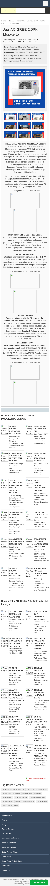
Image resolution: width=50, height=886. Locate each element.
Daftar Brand (6, 857)
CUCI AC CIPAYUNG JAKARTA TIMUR (41, 719)
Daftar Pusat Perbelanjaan (12, 861)
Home (3, 21)
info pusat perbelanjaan (37, 797)
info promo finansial (21, 797)
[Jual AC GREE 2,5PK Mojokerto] (25, 88)
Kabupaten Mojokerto (18, 47)
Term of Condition (8, 829)
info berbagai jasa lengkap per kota (13, 789)
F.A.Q (4, 825)
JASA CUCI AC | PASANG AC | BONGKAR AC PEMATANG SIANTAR (40, 643)
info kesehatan (27, 793)
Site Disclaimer (8, 833)
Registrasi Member (9, 847)
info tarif (17, 801)
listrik (3, 805)
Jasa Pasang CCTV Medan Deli (40, 428)
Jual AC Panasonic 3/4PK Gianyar (15, 692)
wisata (16, 805)
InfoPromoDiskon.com (11, 880)
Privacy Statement (9, 842)
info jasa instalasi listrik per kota (37, 789)
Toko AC (11, 21)
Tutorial (4, 820)
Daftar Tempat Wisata (10, 852)
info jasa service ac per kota (11, 793)
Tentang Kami (7, 815)
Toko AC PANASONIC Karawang (39, 692)
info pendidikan (7, 797)
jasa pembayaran (28, 801)
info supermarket (7, 801)
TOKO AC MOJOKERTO (35, 52)
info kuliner (37, 793)
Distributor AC (32, 21)
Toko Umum (26, 50)
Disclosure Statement (10, 838)
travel (10, 805)
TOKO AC (36, 50)
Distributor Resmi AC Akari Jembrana (41, 748)
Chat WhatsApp (39, 882)
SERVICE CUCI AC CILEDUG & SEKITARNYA (15, 640)
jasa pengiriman (42, 801)
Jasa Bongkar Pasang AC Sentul (16, 514)
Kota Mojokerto (32, 47)
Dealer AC (20, 21)
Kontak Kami (6, 870)
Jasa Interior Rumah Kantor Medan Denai (16, 541)
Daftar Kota (6, 866)
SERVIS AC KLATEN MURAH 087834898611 (16, 719)
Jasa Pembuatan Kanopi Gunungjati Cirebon (39, 485)
